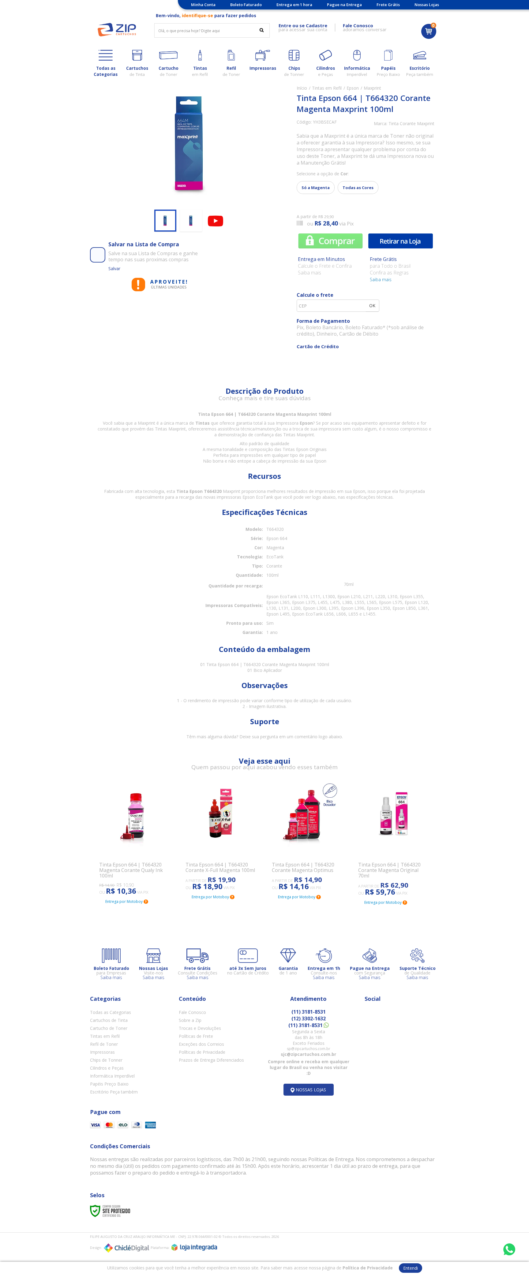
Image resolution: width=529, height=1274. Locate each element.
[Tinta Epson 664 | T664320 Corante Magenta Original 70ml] (394, 839)
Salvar (114, 268)
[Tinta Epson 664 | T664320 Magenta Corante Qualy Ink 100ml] (135, 839)
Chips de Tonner (106, 1060)
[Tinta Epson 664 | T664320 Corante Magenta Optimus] (308, 836)
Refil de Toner (104, 1044)
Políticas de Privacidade (202, 1052)
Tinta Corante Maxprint (411, 123)
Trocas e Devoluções (200, 1028)
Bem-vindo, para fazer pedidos (206, 15)
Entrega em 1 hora (294, 4)
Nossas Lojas (427, 4)
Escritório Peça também (114, 1092)
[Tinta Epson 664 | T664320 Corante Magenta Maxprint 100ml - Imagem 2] (191, 221)
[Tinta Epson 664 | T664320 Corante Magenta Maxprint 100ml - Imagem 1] (165, 221)
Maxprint (372, 88)
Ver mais (116, 867)
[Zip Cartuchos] (117, 30)
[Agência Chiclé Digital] (126, 1248)
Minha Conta (203, 4)
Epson (353, 88)
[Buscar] (261, 30)
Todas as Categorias (110, 1012)
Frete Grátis (388, 4)
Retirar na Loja (400, 241)
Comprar (330, 241)
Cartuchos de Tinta (109, 1020)
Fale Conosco (192, 1012)
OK (372, 305)
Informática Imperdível (112, 1076)
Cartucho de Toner (108, 1028)
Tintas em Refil (327, 88)
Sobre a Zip (190, 1020)
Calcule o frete (315, 295)
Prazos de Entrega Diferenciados (211, 1060)
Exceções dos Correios (201, 1044)
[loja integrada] (194, 1247)
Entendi (410, 1268)
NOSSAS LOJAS (311, 1090)
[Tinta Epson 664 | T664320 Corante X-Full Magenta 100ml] (221, 836)
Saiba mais (381, 279)
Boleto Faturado (246, 4)
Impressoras (102, 1052)
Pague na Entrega (344, 4)
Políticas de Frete (196, 1036)
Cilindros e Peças (107, 1068)
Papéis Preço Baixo (109, 1084)
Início (302, 88)
